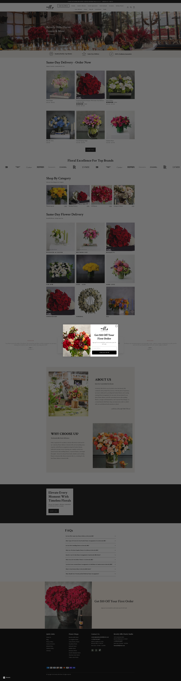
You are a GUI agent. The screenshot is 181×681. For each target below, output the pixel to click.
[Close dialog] (116, 326)
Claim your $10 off (104, 352)
